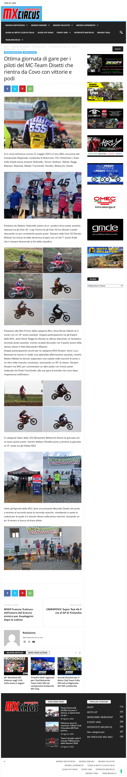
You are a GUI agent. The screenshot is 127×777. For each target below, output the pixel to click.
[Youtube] (34, 642)
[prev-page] (76, 652)
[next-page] (80, 652)
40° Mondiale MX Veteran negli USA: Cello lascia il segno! (14, 680)
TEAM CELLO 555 (38, 46)
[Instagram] (25, 642)
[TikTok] (29, 642)
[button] (121, 32)
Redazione (29, 632)
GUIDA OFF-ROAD (45, 32)
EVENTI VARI (62, 32)
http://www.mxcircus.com (33, 637)
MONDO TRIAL (103, 32)
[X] (15, 88)
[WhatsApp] (30, 88)
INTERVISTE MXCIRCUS (84, 32)
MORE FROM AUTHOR (37, 652)
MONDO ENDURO (39, 25)
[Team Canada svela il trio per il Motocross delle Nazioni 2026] (52, 742)
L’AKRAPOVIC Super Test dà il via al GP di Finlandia (64, 611)
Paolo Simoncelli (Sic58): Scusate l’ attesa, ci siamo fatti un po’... (70, 711)
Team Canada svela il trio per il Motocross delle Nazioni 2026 (71, 741)
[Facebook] (7, 88)
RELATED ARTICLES (15, 652)
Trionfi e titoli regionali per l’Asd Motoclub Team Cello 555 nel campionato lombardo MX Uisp (42, 683)
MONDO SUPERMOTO (85, 25)
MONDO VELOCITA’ (61, 25)
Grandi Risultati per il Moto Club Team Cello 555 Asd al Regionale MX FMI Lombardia (69, 681)
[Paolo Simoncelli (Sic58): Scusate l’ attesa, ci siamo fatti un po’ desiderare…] (52, 711)
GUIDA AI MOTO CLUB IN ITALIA (19, 32)
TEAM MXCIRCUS (12, 40)
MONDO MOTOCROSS (15, 25)
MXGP (90, 707)
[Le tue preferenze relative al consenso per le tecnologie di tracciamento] (121, 771)
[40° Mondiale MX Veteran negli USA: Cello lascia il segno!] (16, 666)
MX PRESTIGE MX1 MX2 (99, 737)
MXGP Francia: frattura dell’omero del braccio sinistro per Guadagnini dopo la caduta (18, 614)
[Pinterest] (22, 88)
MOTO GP (92, 712)
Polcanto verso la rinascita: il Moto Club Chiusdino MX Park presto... (71, 727)
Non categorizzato (96, 732)
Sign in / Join (10, 3)
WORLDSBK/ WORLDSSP (100, 717)
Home (6, 46)
